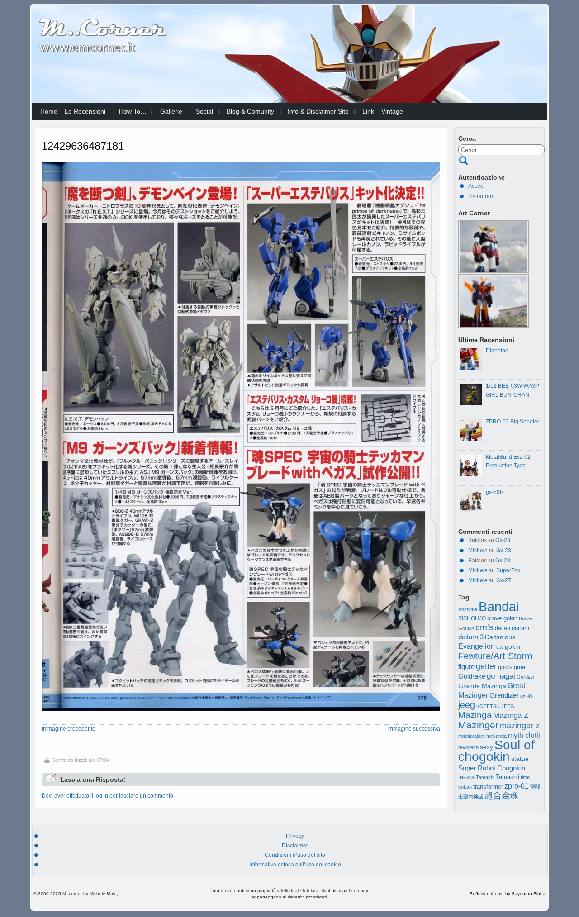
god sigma (511, 667)
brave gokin (502, 618)
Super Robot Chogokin (491, 768)
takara (466, 777)
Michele (478, 550)
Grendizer (504, 695)
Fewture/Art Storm (495, 656)
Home (48, 111)
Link (368, 111)
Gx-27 (503, 580)
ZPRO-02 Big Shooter (512, 421)
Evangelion (476, 646)
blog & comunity (250, 111)
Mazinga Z (510, 715)
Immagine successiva (413, 729)
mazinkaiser (471, 736)
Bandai (499, 606)
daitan (502, 628)
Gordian (525, 676)
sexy (486, 747)
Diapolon (497, 350)
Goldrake (471, 676)
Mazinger (478, 725)
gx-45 (526, 695)
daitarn (520, 628)
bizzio (81, 760)
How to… (133, 111)
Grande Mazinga (482, 685)
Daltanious (500, 637)
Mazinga (475, 715)
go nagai (501, 676)
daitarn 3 (471, 637)
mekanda (496, 736)
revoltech (468, 747)
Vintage (392, 111)
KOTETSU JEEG (495, 706)
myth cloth (524, 735)
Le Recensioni (85, 111)
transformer (488, 786)
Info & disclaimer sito (318, 111)
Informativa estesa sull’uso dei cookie (295, 864)
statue (520, 758)
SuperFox (508, 570)
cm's (484, 627)
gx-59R (495, 492)
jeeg (466, 705)
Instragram (481, 196)
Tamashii (507, 777)
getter (486, 666)
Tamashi (485, 777)
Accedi (476, 186)
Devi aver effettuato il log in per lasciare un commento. (108, 796)
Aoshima (467, 609)
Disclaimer (295, 845)
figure (466, 666)
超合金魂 (501, 795)
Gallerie (171, 111)
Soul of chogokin (496, 750)
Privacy (295, 836)
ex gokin (508, 646)
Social (204, 111)
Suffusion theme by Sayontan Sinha (508, 893)
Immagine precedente (68, 729)
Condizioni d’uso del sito (295, 855)
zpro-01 (516, 786)
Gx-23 (502, 540)
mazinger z (520, 725)
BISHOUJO (472, 618)
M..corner (72, 893)
